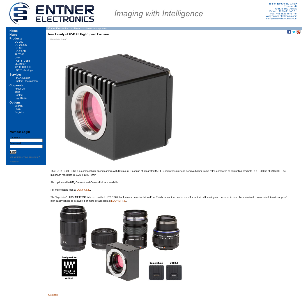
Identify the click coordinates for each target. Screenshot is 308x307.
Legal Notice (21, 98)
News (77, 28)
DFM (17, 57)
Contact (19, 95)
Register (19, 112)
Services (15, 74)
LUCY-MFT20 (118, 200)
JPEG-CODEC (23, 67)
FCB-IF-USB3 (22, 60)
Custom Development (26, 81)
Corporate (16, 85)
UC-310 (19, 48)
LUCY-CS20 (83, 189)
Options (15, 102)
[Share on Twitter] (294, 31)
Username (15, 137)
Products (15, 38)
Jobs (17, 91)
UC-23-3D (20, 51)
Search (19, 105)
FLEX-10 (19, 54)
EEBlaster (20, 63)
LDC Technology (24, 70)
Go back (53, 294)
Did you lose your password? (25, 157)
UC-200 (19, 41)
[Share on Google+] (299, 31)
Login (18, 109)
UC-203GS (21, 45)
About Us (20, 88)
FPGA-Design (22, 77)
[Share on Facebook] (289, 31)
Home (13, 30)
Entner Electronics (58, 28)
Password (15, 143)
